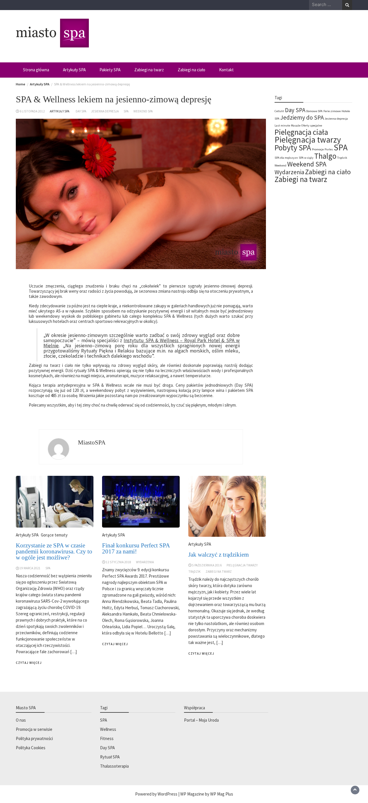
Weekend (280, 165)
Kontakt (226, 69)
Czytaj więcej (29, 663)
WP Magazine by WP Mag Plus (206, 794)
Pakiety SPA (109, 69)
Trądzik (194, 572)
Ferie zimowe (332, 111)
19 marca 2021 (30, 568)
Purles (329, 149)
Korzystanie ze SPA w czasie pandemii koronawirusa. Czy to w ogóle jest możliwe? (54, 551)
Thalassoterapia (114, 766)
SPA (126, 111)
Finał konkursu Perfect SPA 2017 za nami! (136, 548)
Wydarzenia (145, 562)
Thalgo (325, 156)
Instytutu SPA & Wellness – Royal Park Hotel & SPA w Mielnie (141, 343)
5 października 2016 (207, 565)
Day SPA (81, 111)
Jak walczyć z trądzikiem (218, 554)
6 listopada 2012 (32, 111)
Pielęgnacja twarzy (242, 565)
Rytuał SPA (110, 757)
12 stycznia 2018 (118, 562)
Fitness (107, 738)
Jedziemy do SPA (302, 117)
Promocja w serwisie (34, 729)
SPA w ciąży (306, 158)
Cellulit (279, 111)
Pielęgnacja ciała (301, 132)
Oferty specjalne (311, 125)
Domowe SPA (314, 111)
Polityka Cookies (30, 747)
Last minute (282, 125)
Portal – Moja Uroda (201, 720)
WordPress (167, 794)
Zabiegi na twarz (149, 69)
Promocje (318, 149)
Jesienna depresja (105, 111)
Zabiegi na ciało (191, 69)
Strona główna (36, 69)
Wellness (108, 729)
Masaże (295, 125)
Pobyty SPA (293, 147)
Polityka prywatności (34, 738)
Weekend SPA (143, 111)
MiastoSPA (92, 442)
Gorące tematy (54, 535)
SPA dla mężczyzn (286, 158)
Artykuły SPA (74, 69)
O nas (21, 720)
